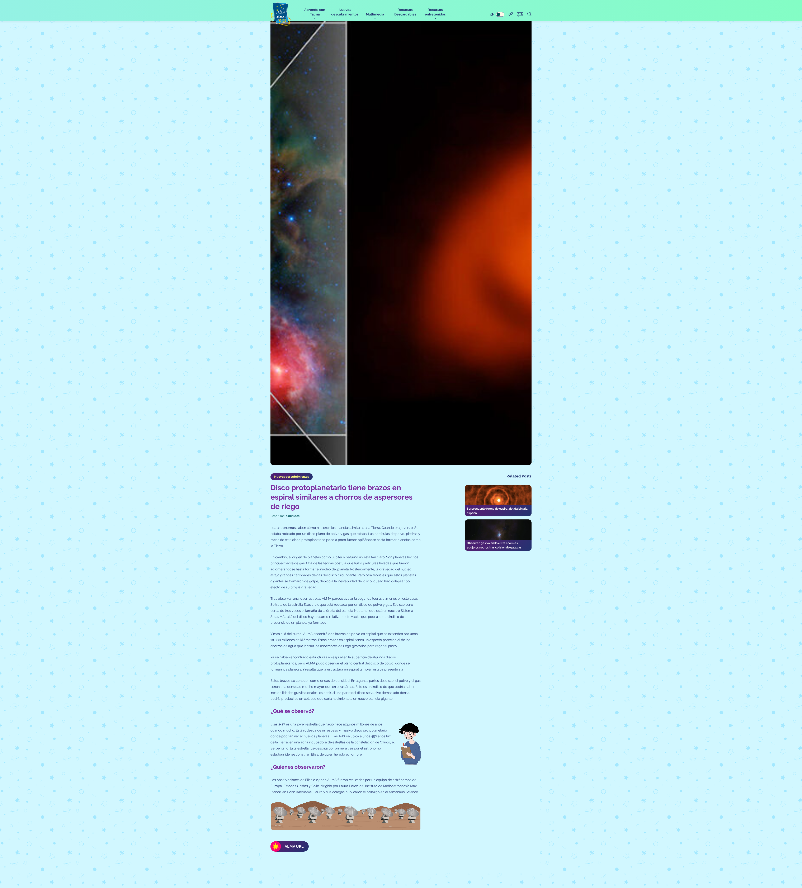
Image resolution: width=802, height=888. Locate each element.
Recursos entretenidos (435, 12)
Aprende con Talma (314, 12)
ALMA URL (294, 846)
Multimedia (375, 14)
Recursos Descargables (405, 12)
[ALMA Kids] (280, 14)
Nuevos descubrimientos (344, 12)
